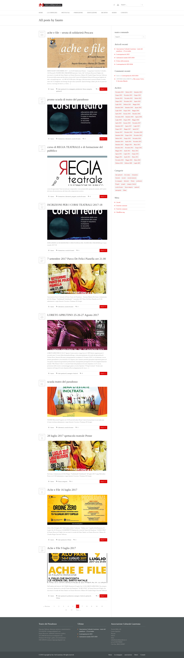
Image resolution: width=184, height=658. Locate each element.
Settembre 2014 (119, 141)
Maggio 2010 (129, 160)
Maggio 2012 (118, 150)
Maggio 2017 (127, 129)
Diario (136, 655)
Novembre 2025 (119, 92)
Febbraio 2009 (128, 163)
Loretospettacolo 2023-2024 (124, 64)
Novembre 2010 (119, 160)
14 (42, 149)
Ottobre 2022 (138, 98)
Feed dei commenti (121, 209)
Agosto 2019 (138, 107)
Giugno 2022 (118, 101)
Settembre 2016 (119, 135)
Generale (117, 178)
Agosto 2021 (137, 101)
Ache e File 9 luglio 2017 (61, 548)
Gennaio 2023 (118, 98)
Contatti (142, 655)
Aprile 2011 (127, 157)
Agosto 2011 (118, 153)
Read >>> (103, 89)
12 (42, 207)
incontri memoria (132, 178)
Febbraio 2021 (127, 104)
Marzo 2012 (135, 150)
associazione (128, 655)
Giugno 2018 (127, 120)
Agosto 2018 (138, 116)
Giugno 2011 (135, 153)
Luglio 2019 (118, 110)
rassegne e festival (72, 373)
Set (42, 99)
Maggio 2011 (118, 157)
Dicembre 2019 (119, 107)
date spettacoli (62, 89)
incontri (124, 178)
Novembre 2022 (128, 98)
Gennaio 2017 (118, 132)
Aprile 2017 (136, 129)
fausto (59, 20)
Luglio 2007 (137, 163)
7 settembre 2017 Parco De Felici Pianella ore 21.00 (76, 258)
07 (42, 261)
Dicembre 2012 (119, 147)
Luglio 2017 (137, 126)
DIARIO (114, 12)
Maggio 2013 (128, 144)
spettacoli (59, 91)
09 (42, 35)
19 (42, 101)
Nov (42, 32)
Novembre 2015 (138, 135)
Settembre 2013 (119, 144)
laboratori (68, 139)
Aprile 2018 (118, 123)
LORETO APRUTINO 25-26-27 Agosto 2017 (73, 314)
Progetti (117, 184)
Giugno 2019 (127, 110)
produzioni (79, 89)
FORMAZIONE (78, 12)
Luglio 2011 (127, 153)
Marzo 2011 (135, 157)
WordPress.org (120, 212)
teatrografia (118, 190)
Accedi (118, 202)
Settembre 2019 (129, 107)
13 (71, 610)
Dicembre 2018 (136, 113)
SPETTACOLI (65, 12)
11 (42, 438)
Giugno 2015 (127, 138)
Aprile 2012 (127, 150)
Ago (42, 315)
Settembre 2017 (119, 126)
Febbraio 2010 (119, 163)
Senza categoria (87, 89)
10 (96, 606)
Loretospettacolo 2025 (122, 54)
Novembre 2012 (129, 147)
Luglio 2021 (118, 104)
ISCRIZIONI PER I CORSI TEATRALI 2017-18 (74, 204)
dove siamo (127, 174)
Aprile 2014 (128, 141)
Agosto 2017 (128, 126)
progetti (74, 196)
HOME (41, 12)
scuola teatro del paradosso (62, 381)
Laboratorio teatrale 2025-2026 (125, 57)
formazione (61, 139)
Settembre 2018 (129, 116)
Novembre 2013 (137, 141)
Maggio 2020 (136, 104)
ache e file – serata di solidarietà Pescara (70, 32)
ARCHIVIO (104, 12)
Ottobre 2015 (118, 138)
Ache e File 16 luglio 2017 (62, 489)
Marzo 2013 (137, 144)
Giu (42, 548)
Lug (42, 436)
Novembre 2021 (128, 101)
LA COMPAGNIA (52, 12)
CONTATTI (124, 12)
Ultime (69, 540)
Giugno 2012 (138, 147)
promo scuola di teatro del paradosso (67, 99)
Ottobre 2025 (129, 92)
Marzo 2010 (137, 160)
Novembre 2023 (128, 95)
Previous (46, 606)
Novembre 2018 (119, 116)
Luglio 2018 (118, 120)
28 (42, 550)
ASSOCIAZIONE (92, 12)
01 (42, 384)
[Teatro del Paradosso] (50, 5)
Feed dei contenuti (121, 205)
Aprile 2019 (118, 113)
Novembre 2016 (138, 132)
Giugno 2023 (137, 95)
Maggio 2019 (135, 110)
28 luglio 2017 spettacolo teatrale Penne (69, 435)
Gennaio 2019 (126, 113)
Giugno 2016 (128, 135)
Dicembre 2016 (128, 132)
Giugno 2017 (118, 129)
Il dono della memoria (122, 61)
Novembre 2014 (137, 138)
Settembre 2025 (138, 92)
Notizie (132, 181)
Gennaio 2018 (126, 123)
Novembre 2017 (136, 123)
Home (110, 655)
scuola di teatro (76, 139)
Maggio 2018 (135, 120)
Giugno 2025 (118, 95)
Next (78, 610)
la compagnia (71, 89)
